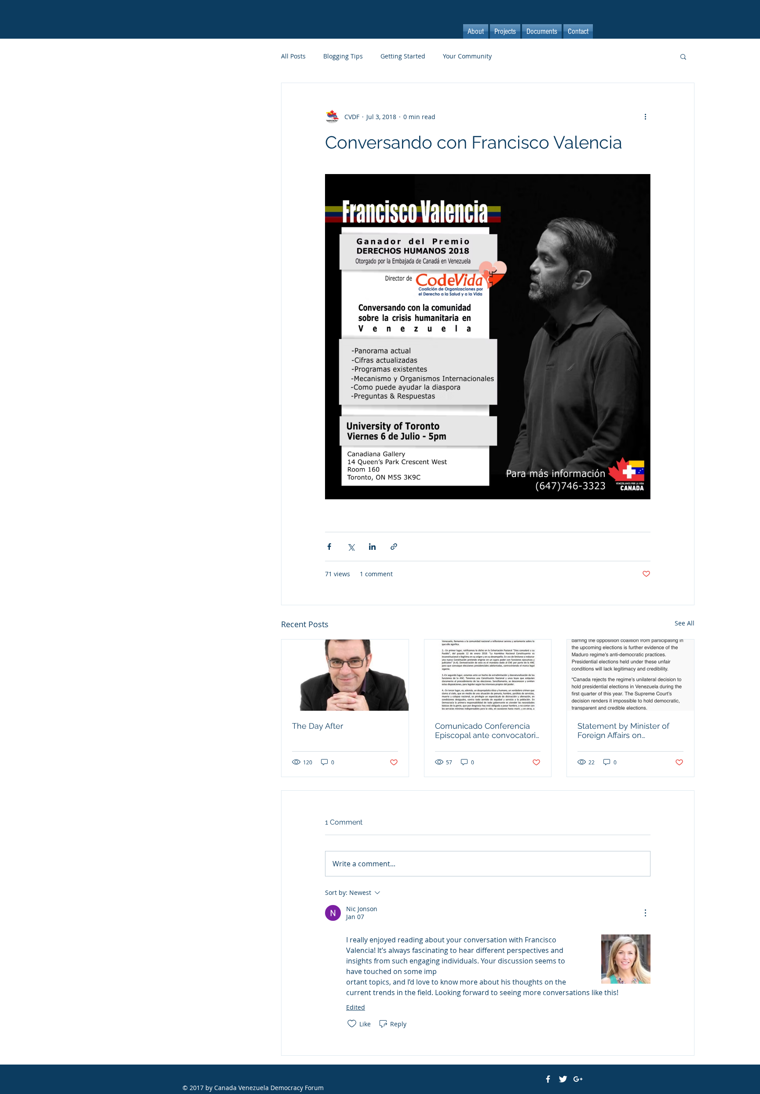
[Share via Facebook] (329, 546)
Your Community (467, 56)
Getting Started (402, 56)
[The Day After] (345, 675)
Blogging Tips (343, 56)
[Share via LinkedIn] (372, 546)
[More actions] (645, 116)
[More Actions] (645, 913)
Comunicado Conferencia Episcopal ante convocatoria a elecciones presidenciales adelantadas (487, 730)
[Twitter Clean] (563, 1079)
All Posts (293, 56)
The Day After (317, 726)
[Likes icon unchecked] (352, 1023)
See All (684, 623)
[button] (683, 56)
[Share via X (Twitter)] (351, 546)
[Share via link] (394, 546)
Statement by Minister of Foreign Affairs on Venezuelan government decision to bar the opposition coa (623, 730)
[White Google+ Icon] (578, 1079)
